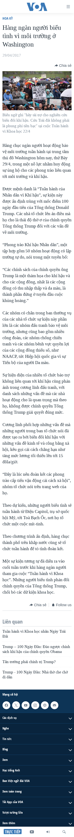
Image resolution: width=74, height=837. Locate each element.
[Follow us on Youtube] (25, 705)
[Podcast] (45, 705)
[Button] (63, 65)
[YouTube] (31, 832)
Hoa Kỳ (7, 18)
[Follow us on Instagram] (35, 705)
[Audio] (48, 832)
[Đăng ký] (54, 705)
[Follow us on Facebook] (6, 705)
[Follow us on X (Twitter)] (16, 705)
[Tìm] (64, 832)
